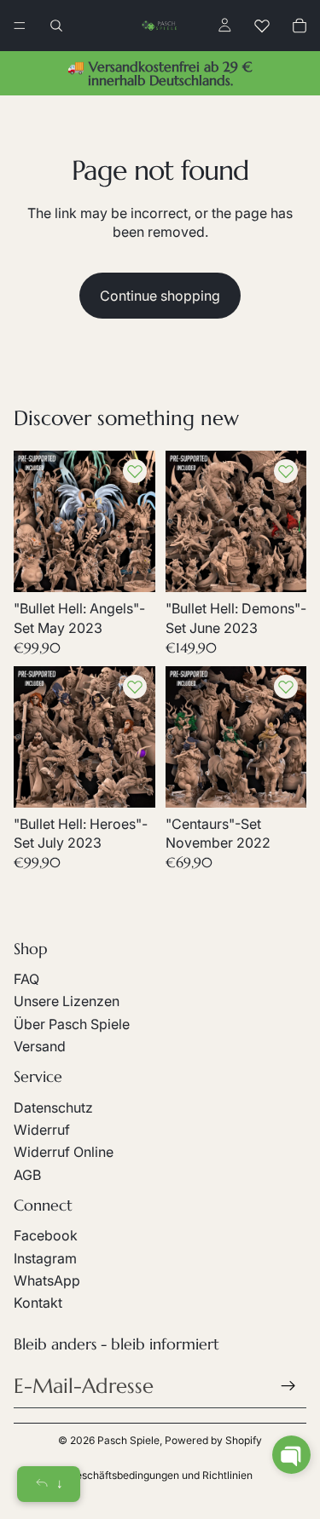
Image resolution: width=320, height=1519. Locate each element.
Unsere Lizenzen (66, 1001)
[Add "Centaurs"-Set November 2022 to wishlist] (286, 687)
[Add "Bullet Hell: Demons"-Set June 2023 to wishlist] (286, 471)
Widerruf (42, 1129)
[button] (291, 1455)
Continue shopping (160, 295)
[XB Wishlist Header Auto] (262, 25)
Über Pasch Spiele (72, 1024)
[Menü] (19, 25)
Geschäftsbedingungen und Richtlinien (160, 1475)
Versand (40, 1046)
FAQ (26, 978)
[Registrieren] (288, 1386)
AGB (27, 1174)
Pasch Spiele (128, 1440)
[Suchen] (56, 25)
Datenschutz (53, 1107)
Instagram (45, 1258)
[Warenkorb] (299, 25)
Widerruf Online (63, 1151)
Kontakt (38, 1302)
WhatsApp (47, 1280)
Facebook (46, 1235)
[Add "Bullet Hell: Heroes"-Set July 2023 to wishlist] (135, 687)
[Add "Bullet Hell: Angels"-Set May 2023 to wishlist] (135, 471)
